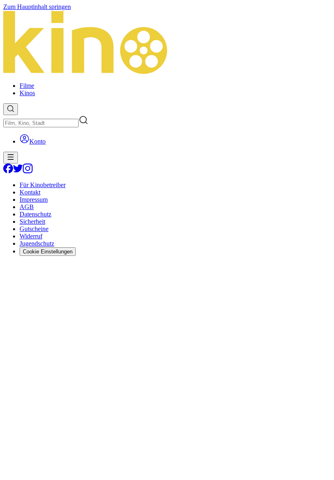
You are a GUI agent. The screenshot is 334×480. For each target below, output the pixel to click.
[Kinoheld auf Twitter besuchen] (18, 171)
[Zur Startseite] (167, 43)
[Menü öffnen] (10, 158)
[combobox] (41, 123)
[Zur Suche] (10, 109)
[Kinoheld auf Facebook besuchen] (8, 171)
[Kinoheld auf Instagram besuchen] (28, 171)
